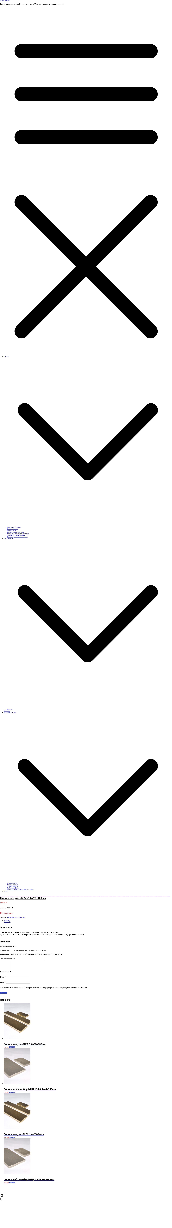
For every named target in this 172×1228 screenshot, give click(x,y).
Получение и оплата (10, 712)
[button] (88, 525)
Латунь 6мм (21, 917)
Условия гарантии (12, 886)
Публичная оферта (13, 888)
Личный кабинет (9, 538)
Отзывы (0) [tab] (7, 922)
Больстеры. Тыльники (14, 527)
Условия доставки (12, 884)
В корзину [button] (12, 1047)
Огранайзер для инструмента (16, 535)
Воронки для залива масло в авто (17, 537)
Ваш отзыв (5, 972)
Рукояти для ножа (12, 529)
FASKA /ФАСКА (5, 0)
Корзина (9, 709)
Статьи (6, 891)
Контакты (7, 711)
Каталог (6, 356)
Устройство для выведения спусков (18, 533)
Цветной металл (12, 530)
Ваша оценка (4, 958)
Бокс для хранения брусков (15, 532)
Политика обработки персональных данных (20, 889)
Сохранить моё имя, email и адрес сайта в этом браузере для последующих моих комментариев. (45, 987)
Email (3, 982)
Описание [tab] (7, 920)
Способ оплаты (12, 883)
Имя (2, 977)
